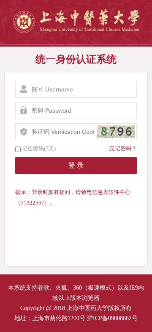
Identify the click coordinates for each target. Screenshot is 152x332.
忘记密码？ (123, 148)
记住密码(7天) (39, 148)
